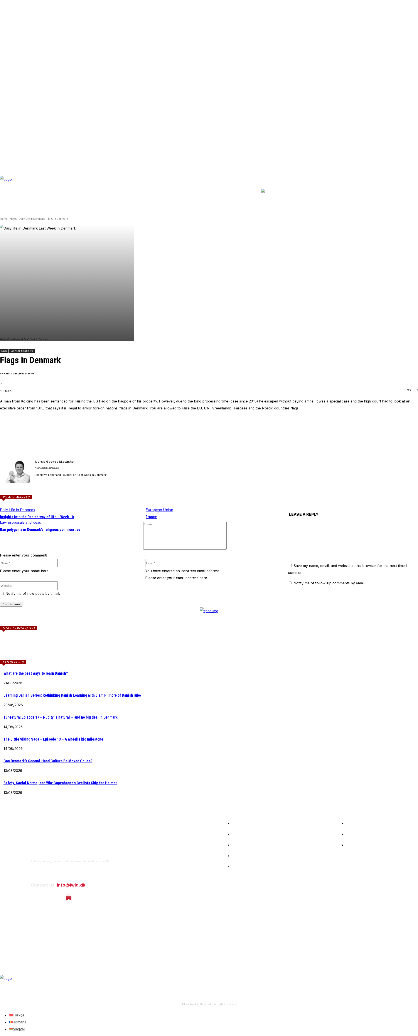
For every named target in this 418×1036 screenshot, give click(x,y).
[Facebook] (7, 432)
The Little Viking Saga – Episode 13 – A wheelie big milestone (53, 739)
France (151, 517)
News (13, 219)
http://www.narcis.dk (47, 467)
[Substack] (68, 897)
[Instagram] (45, 897)
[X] (23, 432)
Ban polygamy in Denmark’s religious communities (40, 529)
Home (4, 219)
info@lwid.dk (71, 885)
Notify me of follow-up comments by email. (329, 583)
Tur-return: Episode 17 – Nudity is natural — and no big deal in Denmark (60, 717)
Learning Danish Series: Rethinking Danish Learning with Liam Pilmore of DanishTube (72, 695)
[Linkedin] (38, 432)
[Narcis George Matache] (17, 473)
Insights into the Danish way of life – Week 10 (37, 517)
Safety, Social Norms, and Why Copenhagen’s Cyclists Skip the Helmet (60, 783)
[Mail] (52, 648)
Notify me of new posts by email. (32, 593)
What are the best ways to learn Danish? (35, 673)
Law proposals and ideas (20, 522)
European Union (159, 510)
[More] (70, 432)
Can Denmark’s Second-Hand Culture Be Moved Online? (47, 761)
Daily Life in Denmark (32, 219)
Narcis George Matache (18, 373)
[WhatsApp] (54, 432)
